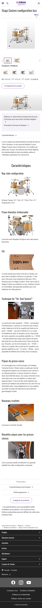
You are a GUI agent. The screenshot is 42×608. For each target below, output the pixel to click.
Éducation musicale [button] (8, 537)
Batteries (20, 525)
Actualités (5, 543)
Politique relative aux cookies (21, 598)
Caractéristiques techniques (20, 487)
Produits (27, 525)
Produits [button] (4, 532)
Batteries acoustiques (10, 527)
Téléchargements (20, 492)
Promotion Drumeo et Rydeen (15, 125)
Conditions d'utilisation (27, 590)
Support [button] (4, 559)
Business (5, 574)
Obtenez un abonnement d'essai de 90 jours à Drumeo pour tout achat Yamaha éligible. (20, 117)
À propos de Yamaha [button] (8, 564)
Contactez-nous (12, 590)
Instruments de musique (9, 525)
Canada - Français (10, 570)
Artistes (4, 548)
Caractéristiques (8, 135)
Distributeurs (6, 553)
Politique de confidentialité (21, 594)
